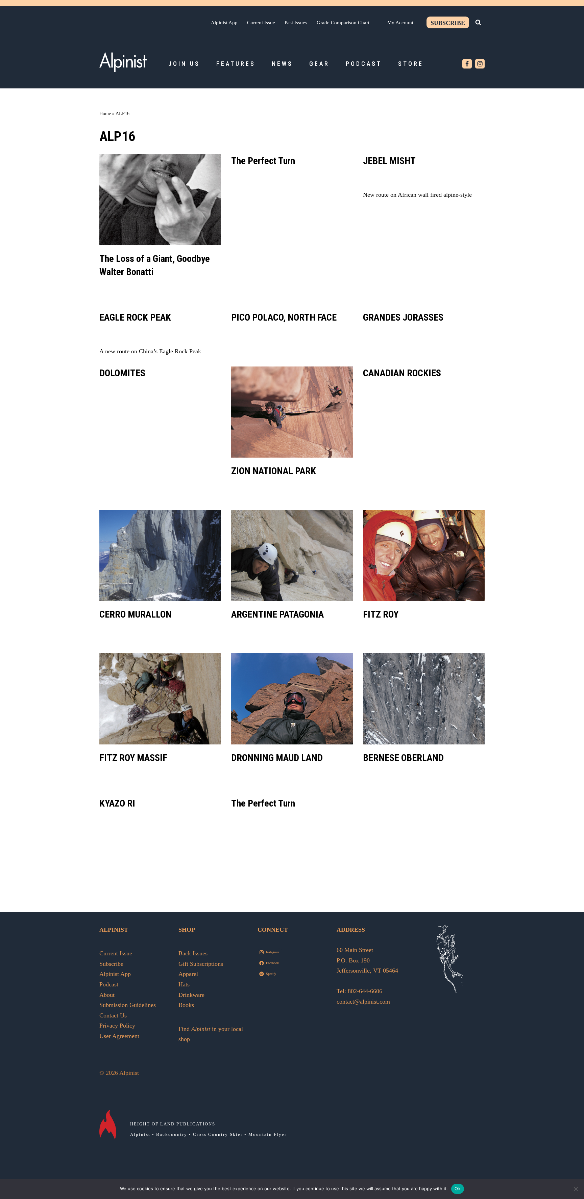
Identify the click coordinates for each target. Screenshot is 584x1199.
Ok (458, 1188)
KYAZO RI (117, 803)
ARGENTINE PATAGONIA (277, 614)
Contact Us (113, 1015)
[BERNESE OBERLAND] (424, 698)
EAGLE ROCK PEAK (135, 317)
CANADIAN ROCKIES (402, 373)
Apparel (188, 974)
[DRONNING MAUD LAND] (292, 698)
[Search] (478, 22)
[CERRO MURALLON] (160, 555)
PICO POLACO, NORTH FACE (284, 317)
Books (186, 1005)
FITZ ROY (380, 614)
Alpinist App (224, 22)
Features (236, 63)
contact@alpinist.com (363, 1001)
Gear (319, 63)
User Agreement (119, 1036)
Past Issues (296, 22)
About (107, 994)
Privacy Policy (117, 1025)
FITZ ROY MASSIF (133, 757)
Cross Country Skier (218, 1134)
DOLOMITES (122, 373)
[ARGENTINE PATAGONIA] (292, 555)
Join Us (184, 63)
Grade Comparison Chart (343, 22)
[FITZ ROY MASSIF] (160, 698)
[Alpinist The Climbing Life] (123, 62)
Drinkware (191, 994)
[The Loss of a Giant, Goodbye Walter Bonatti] (160, 199)
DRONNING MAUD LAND (277, 757)
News (282, 63)
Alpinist (140, 1134)
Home (105, 113)
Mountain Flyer (267, 1134)
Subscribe (448, 23)
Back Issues (193, 953)
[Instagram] (480, 64)
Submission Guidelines (127, 1005)
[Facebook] (467, 64)
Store (410, 63)
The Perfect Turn (263, 160)
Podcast (364, 63)
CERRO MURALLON (135, 614)
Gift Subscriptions (200, 963)
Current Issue (261, 22)
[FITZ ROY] (424, 555)
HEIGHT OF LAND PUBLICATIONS (172, 1123)
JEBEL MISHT (389, 160)
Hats (184, 984)
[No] (575, 1189)
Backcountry (171, 1134)
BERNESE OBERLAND (403, 757)
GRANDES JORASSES (403, 317)
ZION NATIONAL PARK (273, 470)
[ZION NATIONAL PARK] (292, 412)
